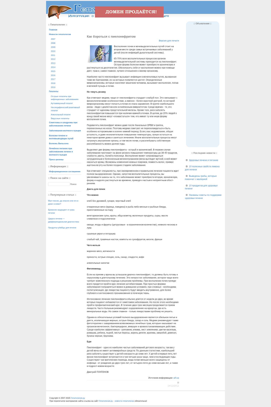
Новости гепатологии (60, 34)
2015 (53, 71)
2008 (53, 43)
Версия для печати (169, 40)
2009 (53, 47)
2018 (53, 83)
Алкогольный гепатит (61, 114)
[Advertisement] (133, 26)
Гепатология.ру (78, 398)
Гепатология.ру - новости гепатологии (116, 401)
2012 (53, 59)
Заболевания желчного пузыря (65, 130)
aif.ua (176, 378)
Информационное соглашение (64, 171)
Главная (53, 30)
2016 (53, 75)
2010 (53, 51)
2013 (53, 63)
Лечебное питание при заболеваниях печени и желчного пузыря (61, 151)
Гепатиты (53, 91)
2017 (53, 79)
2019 (53, 87)
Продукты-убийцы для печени (62, 228)
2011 (53, 55)
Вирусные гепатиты (60, 118)
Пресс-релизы (56, 159)
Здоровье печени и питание (203, 160)
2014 (53, 67)
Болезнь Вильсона (58, 143)
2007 (53, 39)
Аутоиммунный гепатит (62, 103)
